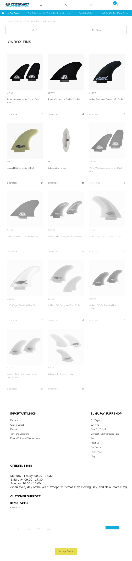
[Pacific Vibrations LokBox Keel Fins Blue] (25, 209)
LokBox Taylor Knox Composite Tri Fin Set (106, 99)
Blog (93, 456)
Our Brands (96, 447)
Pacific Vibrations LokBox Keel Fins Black (64, 99)
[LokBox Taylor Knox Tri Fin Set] (66, 347)
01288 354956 (19, 503)
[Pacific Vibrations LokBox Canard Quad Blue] (107, 141)
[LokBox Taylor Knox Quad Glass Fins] (25, 278)
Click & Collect (17, 424)
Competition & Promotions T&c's (105, 433)
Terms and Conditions (19, 433)
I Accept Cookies (66, 551)
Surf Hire (95, 424)
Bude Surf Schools (99, 429)
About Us (95, 442)
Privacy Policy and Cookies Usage (25, 438)
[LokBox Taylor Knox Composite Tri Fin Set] (107, 72)
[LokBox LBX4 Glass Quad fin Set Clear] (107, 209)
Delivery (14, 420)
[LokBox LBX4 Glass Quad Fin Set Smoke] (66, 209)
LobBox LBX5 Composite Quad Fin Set (64, 305)
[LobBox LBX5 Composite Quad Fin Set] (66, 278)
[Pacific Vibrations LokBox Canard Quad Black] (25, 72)
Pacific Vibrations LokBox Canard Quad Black (23, 101)
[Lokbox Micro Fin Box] (66, 141)
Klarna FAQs (96, 451)
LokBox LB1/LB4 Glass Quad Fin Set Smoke (104, 307)
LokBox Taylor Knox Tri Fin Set (60, 374)
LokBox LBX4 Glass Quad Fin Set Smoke (65, 236)
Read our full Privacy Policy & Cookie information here (66, 543)
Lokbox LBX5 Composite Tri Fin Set (21, 168)
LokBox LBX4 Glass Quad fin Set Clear (105, 236)
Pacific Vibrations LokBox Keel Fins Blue (23, 236)
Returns (13, 429)
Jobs (93, 438)
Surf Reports (96, 420)
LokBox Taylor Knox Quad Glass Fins (21, 305)
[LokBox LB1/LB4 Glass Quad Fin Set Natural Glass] (25, 347)
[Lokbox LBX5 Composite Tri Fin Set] (25, 141)
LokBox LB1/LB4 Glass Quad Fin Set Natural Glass (22, 375)
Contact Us (15, 507)
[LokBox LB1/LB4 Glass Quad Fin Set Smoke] (107, 278)
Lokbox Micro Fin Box (57, 168)
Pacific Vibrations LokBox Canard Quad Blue (105, 169)
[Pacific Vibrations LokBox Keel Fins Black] (66, 72)
